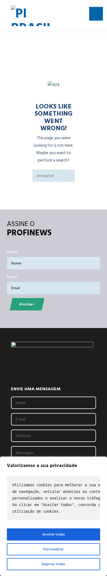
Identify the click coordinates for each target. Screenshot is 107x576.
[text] (53, 498)
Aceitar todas (53, 534)
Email (12, 277)
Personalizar (53, 549)
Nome (12, 252)
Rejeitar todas (53, 564)
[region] (53, 516)
